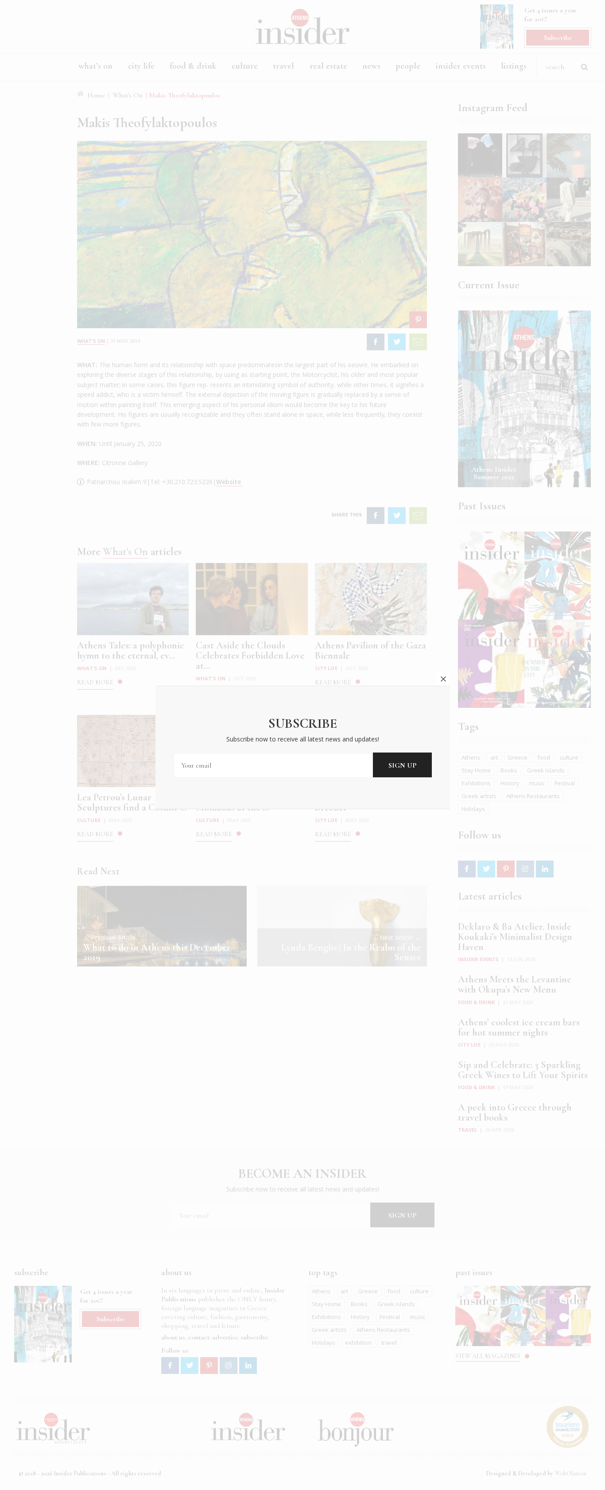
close (443, 679)
